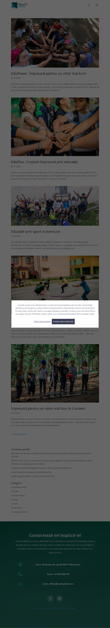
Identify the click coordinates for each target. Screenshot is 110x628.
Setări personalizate (42, 321)
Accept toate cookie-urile (63, 322)
